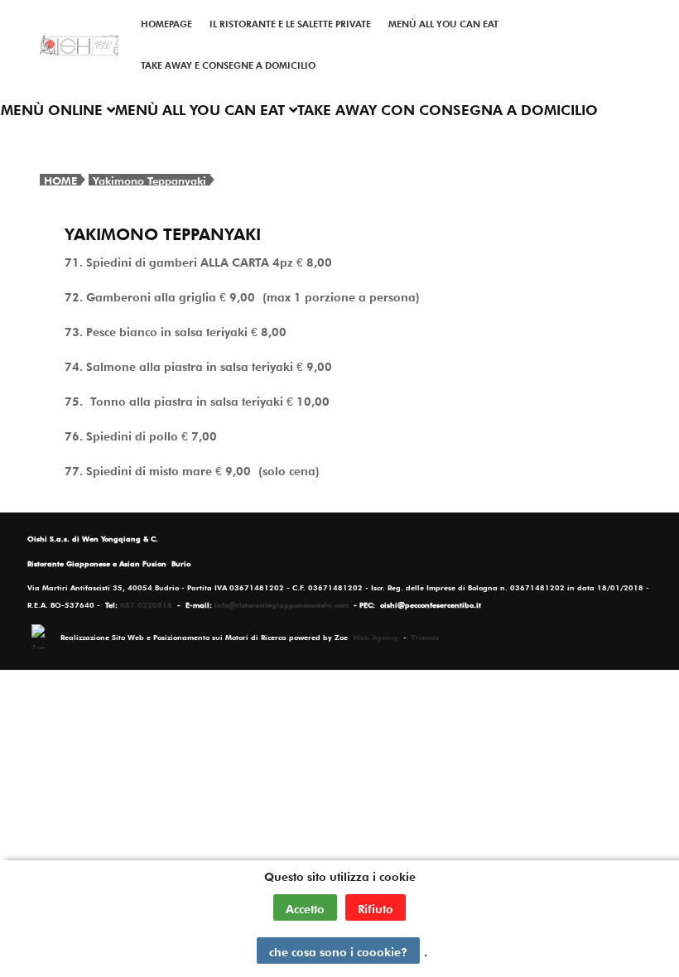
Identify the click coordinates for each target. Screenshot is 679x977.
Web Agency (375, 636)
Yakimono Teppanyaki (149, 179)
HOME (60, 179)
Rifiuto (375, 907)
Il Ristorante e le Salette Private (290, 22)
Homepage (166, 22)
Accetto (305, 907)
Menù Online (54, 108)
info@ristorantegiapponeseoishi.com (281, 604)
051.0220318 (146, 604)
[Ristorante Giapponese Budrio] (79, 45)
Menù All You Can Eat (443, 22)
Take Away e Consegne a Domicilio (228, 63)
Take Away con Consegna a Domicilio (447, 108)
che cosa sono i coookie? (338, 950)
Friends (425, 636)
